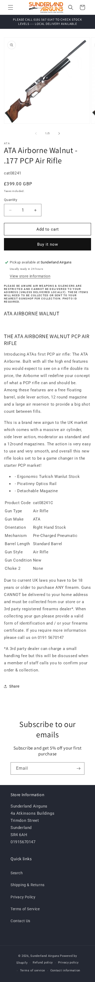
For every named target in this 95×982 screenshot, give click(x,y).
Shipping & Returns (28, 885)
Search (17, 873)
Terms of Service (25, 909)
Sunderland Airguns (44, 956)
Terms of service (32, 970)
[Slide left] (36, 133)
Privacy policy (68, 962)
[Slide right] (59, 133)
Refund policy (43, 962)
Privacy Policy (23, 897)
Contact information (65, 970)
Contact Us (20, 921)
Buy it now (47, 244)
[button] (10, 7)
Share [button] (14, 686)
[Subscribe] (78, 768)
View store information (30, 276)
